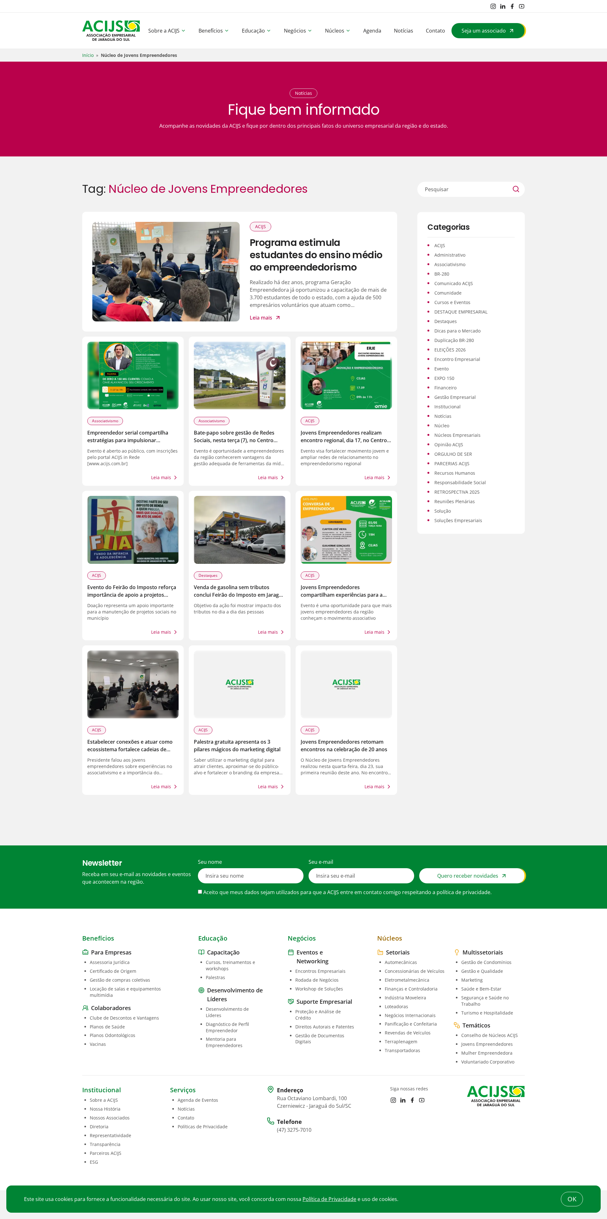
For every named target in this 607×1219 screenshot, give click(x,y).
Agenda (372, 30)
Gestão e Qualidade (482, 971)
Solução (442, 511)
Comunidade (448, 293)
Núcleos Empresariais (457, 435)
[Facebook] (512, 6)
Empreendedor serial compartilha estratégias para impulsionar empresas (127, 440)
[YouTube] (521, 6)
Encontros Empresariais (320, 971)
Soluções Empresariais (458, 520)
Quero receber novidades (467, 875)
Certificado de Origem (113, 971)
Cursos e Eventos (452, 302)
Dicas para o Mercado (457, 331)
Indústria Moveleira (405, 998)
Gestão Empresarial (455, 397)
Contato (435, 30)
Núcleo (441, 426)
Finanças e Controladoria (411, 989)
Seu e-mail (321, 861)
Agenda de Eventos (198, 1100)
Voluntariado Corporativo (487, 1062)
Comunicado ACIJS (453, 283)
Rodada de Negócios (317, 980)
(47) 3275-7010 (294, 1129)
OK (571, 1199)
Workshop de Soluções (319, 989)
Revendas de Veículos (408, 1033)
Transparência (105, 1144)
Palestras (215, 977)
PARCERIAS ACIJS (451, 463)
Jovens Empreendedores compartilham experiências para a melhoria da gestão (342, 595)
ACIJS (260, 226)
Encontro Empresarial (457, 359)
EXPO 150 (444, 378)
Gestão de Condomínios (486, 962)
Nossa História (105, 1109)
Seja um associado (484, 30)
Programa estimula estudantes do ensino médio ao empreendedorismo (316, 255)
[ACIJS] (111, 30)
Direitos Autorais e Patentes (324, 1027)
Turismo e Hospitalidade (487, 1013)
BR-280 (441, 274)
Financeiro (445, 388)
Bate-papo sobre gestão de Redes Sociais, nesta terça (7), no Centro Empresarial (234, 440)
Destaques (208, 575)
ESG (94, 1162)
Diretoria (99, 1127)
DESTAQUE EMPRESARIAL (460, 312)
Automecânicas (401, 962)
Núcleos (334, 30)
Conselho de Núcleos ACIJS (489, 1035)
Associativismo (105, 421)
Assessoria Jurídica (110, 962)
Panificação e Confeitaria (411, 1024)
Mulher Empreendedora (486, 1053)
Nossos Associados (110, 1118)
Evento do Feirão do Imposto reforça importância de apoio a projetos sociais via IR (131, 595)
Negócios (295, 30)
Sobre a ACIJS (164, 30)
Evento (441, 369)
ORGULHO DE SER (453, 454)
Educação (253, 30)
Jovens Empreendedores (487, 1044)
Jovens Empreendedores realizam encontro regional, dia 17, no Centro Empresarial (344, 440)
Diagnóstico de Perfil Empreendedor (227, 1027)
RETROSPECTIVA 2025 (457, 492)
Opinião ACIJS (448, 445)
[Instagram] (493, 6)
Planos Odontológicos (112, 1035)
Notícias (403, 30)
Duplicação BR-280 (454, 340)
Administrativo (449, 255)
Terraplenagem (401, 1042)
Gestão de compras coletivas (120, 980)
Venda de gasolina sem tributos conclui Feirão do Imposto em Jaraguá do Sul (239, 595)
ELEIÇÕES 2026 (450, 350)
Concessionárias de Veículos (415, 971)
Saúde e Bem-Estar (481, 989)
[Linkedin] (503, 6)
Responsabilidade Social (460, 482)
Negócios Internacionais (410, 1015)
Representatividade (110, 1135)
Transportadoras (402, 1050)
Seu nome (210, 861)
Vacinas (98, 1044)
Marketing (472, 980)
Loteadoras (396, 1006)
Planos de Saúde (107, 1027)
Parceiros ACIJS (105, 1153)
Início (88, 55)
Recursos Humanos (454, 473)
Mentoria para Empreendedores (224, 1042)
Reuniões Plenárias (454, 501)
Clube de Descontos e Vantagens (124, 1018)
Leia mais (261, 317)
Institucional (447, 407)
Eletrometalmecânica (407, 980)
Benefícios (211, 30)
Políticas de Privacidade (203, 1127)
